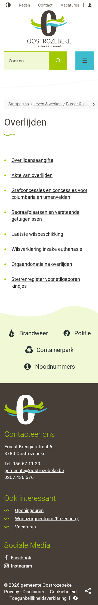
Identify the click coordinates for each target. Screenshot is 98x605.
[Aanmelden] (89, 5)
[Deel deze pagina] (88, 590)
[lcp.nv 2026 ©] (75, 598)
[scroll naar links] (93, 104)
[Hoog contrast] (8, 5)
